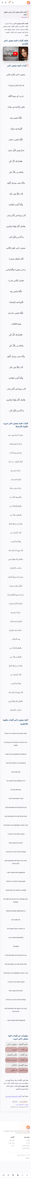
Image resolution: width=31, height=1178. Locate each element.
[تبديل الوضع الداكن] (5, 2)
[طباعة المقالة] (18, 1175)
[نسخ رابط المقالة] (3, 1175)
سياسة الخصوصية (26, 1145)
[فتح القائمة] (2, 2)
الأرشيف (28, 1140)
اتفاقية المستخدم (26, 1148)
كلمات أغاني (11, 1140)
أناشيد (13, 1145)
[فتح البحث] (12, 2)
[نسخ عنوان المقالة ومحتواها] (13, 1175)
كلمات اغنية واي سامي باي (13, 1096)
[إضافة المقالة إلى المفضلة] (8, 1175)
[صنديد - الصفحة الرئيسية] (28, 2)
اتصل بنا (28, 1143)
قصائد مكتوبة (11, 1143)
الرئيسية (26, 1104)
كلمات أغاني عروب (19, 1104)
